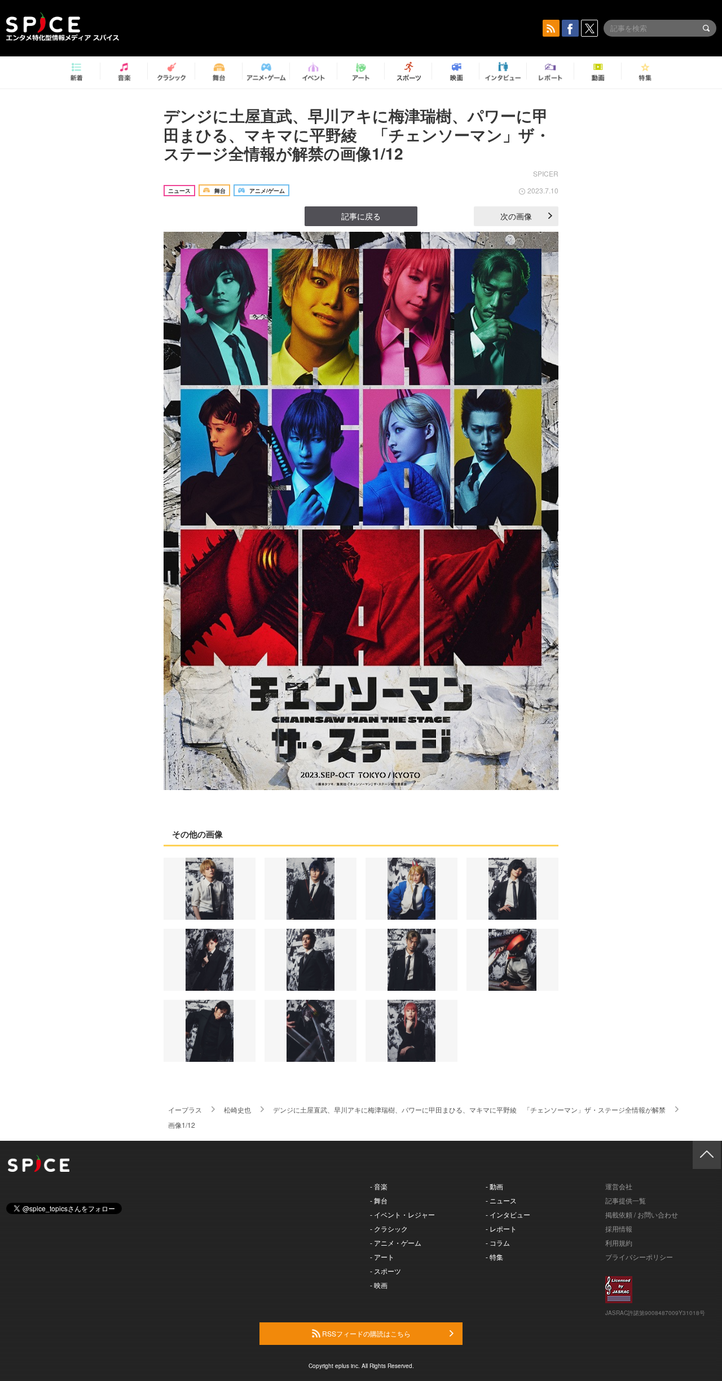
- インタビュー (508, 1214)
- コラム (498, 1242)
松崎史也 (237, 1109)
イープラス (185, 1109)
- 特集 (494, 1256)
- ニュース (501, 1200)
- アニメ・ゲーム (395, 1242)
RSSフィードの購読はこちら (365, 1333)
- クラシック (389, 1228)
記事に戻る (361, 216)
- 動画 (494, 1186)
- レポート (501, 1228)
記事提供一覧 (625, 1200)
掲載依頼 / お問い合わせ (641, 1214)
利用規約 (618, 1242)
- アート (382, 1256)
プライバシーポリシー (639, 1256)
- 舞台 (379, 1200)
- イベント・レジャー (402, 1214)
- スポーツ (385, 1271)
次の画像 (516, 216)
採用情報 (618, 1228)
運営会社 (618, 1186)
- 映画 (379, 1285)
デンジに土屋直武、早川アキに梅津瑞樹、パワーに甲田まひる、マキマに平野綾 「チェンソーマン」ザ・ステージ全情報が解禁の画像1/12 (357, 134)
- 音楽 (379, 1186)
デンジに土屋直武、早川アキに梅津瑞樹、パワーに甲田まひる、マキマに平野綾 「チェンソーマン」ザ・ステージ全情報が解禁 (469, 1109)
